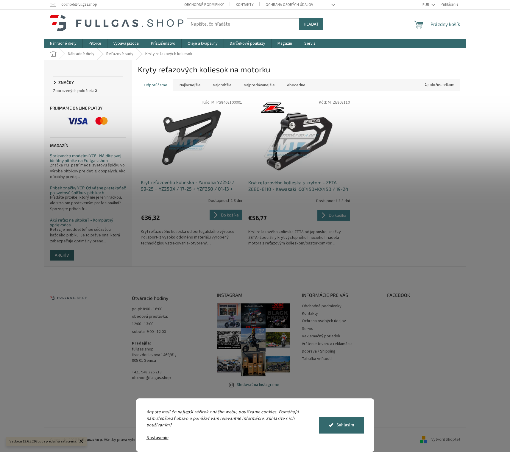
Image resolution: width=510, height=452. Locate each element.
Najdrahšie (222, 85)
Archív (62, 255)
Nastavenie (157, 438)
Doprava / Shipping (319, 351)
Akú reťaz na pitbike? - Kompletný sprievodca (81, 222)
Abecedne (296, 85)
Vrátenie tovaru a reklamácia (327, 344)
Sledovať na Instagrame (258, 385)
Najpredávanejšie (259, 85)
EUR (426, 4)
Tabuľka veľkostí (317, 359)
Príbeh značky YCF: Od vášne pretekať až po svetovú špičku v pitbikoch (88, 190)
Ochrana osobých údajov (289, 4)
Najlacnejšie (190, 85)
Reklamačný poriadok (321, 336)
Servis (307, 329)
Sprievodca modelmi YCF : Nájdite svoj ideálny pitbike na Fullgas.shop (85, 158)
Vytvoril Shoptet (445, 440)
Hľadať (311, 24)
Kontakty (245, 4)
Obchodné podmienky (204, 4)
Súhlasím (345, 425)
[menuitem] (63, 43)
